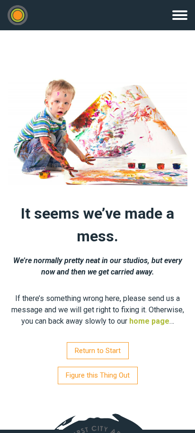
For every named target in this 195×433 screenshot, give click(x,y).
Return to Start (98, 350)
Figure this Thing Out (98, 375)
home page (149, 321)
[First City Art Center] (18, 15)
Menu (179, 15)
